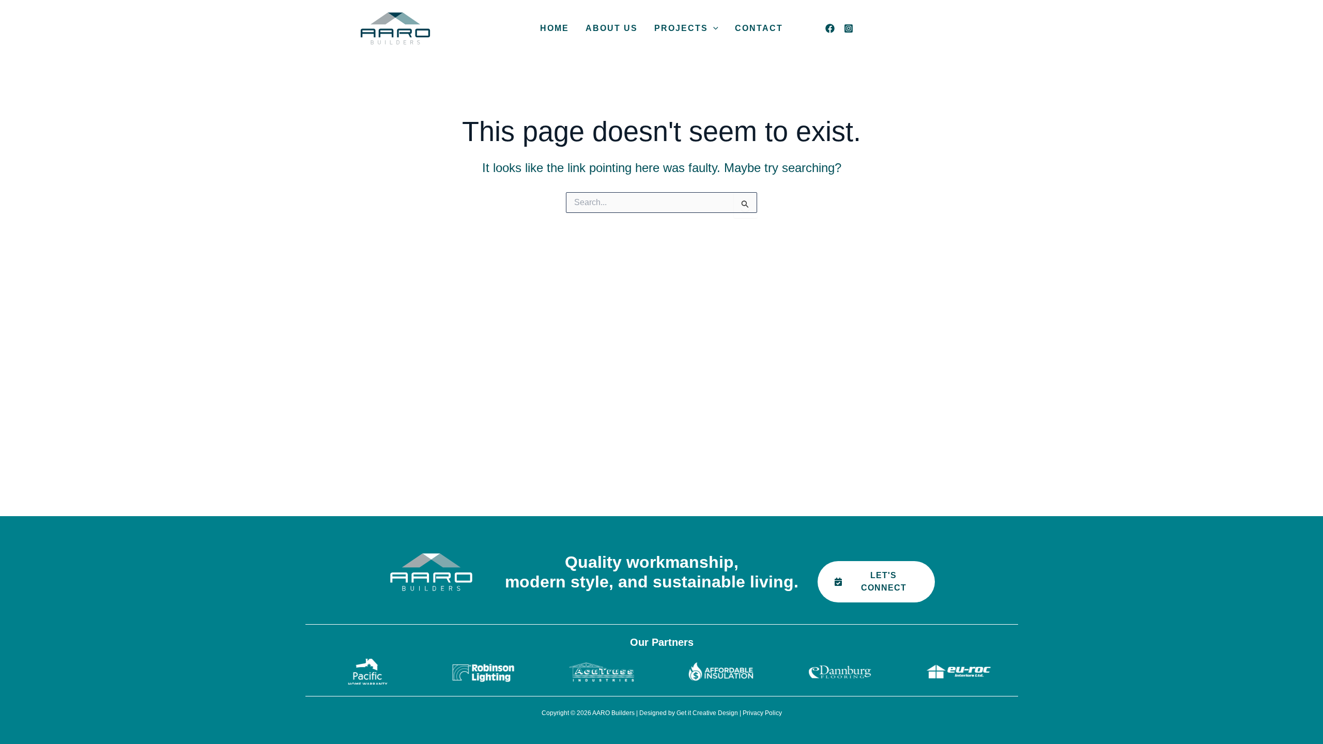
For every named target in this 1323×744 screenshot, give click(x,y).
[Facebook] (830, 28)
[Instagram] (848, 28)
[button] (713, 28)
